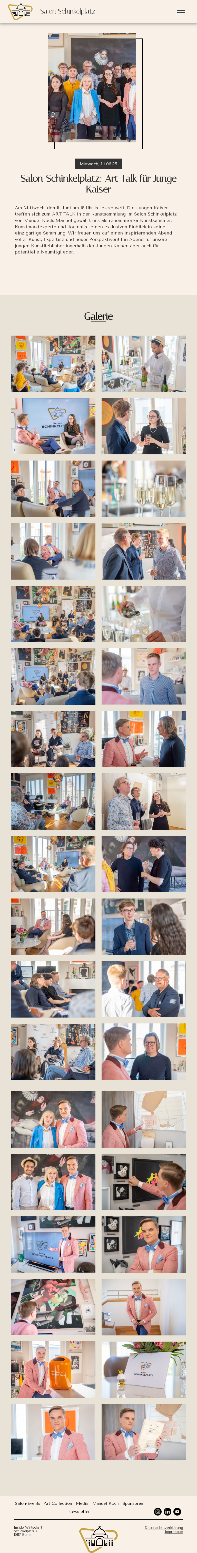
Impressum (174, 1532)
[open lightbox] (53, 364)
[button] (181, 11)
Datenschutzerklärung (164, 1528)
